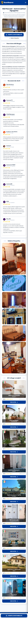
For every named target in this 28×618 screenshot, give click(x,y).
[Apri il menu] (25, 2)
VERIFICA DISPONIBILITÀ (15, 615)
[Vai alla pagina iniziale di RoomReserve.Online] (7, 2)
